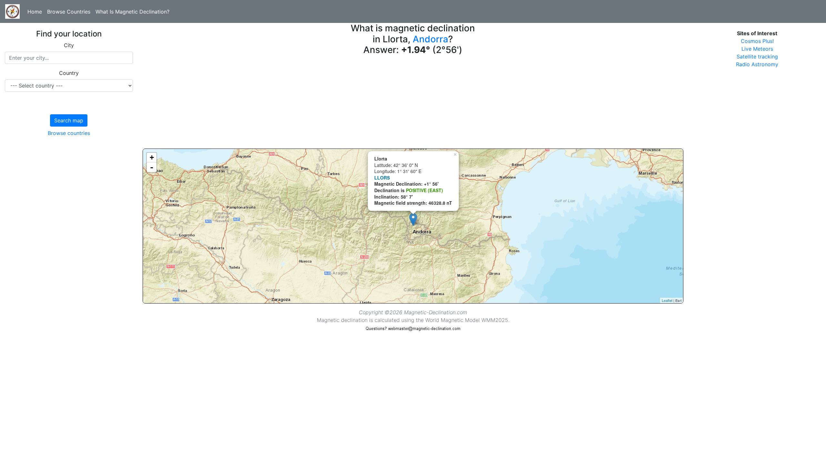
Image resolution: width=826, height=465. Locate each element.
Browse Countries (68, 11)
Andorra (430, 39)
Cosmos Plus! (757, 41)
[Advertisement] (336, 103)
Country (69, 73)
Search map (68, 120)
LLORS (382, 177)
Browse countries (69, 133)
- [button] (151, 167)
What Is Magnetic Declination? (132, 11)
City (69, 45)
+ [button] (152, 157)
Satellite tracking (757, 56)
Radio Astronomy (757, 64)
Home (34, 11)
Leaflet (667, 300)
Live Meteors (757, 49)
